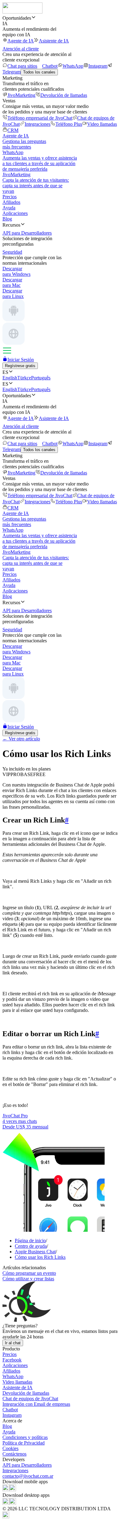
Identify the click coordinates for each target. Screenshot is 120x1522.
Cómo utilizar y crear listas (28, 1278)
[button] (60, 18)
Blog (7, 218)
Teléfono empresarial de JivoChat (39, 118)
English (9, 377)
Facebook (12, 1359)
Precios (9, 196)
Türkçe (24, 377)
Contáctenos (14, 1454)
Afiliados (11, 202)
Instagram (97, 66)
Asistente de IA (54, 40)
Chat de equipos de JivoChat (30, 1398)
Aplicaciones (15, 213)
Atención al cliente (20, 48)
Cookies (10, 1448)
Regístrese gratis (20, 365)
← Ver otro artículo (21, 738)
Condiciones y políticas (25, 1437)
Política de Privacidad (23, 1442)
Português (40, 377)
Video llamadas (102, 124)
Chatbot (50, 66)
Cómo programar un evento (29, 1273)
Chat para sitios (22, 66)
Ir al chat (13, 1343)
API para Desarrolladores (27, 1465)
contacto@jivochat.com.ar (27, 1476)
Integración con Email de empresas (36, 1404)
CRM (12, 130)
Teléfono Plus (68, 124)
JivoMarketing (21, 95)
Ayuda (8, 207)
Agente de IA (20, 40)
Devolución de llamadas (63, 95)
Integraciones (37, 124)
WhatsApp (72, 66)
